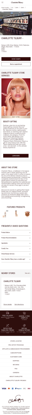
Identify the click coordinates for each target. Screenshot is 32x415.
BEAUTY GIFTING (10, 121)
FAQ (16, 368)
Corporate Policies (11, 409)
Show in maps (16, 59)
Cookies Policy (14, 408)
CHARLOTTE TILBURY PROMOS (16, 380)
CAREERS (16, 372)
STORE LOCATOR (16, 341)
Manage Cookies (21, 409)
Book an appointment (16, 64)
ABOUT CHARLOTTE (16, 376)
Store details (8, 304)
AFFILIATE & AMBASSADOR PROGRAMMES (16, 349)
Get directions (19, 304)
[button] (16, 232)
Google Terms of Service (19, 413)
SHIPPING (16, 360)
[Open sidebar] (2, 2)
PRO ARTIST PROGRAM (16, 345)
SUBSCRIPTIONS (16, 353)
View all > (28, 273)
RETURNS (16, 364)
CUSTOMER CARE (16, 357)
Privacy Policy (6, 408)
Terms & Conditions (24, 408)
